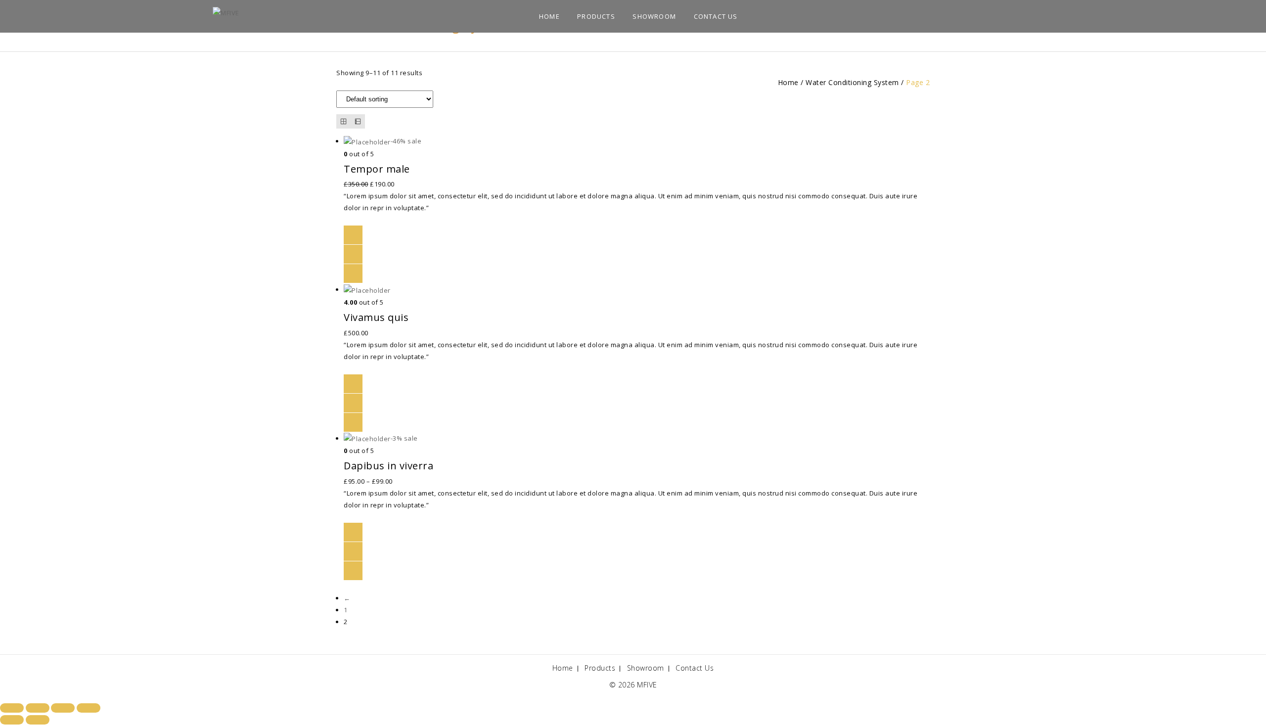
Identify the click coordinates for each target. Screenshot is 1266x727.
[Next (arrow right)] (37, 720)
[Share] (63, 708)
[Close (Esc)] (88, 708)
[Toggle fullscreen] (37, 708)
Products (596, 16)
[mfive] (226, 11)
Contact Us (716, 16)
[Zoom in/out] (12, 708)
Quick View (353, 273)
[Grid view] (343, 121)
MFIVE (647, 684)
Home (549, 16)
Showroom (654, 16)
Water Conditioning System (852, 82)
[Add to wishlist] (353, 235)
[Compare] (353, 254)
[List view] (358, 121)
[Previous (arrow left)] (12, 720)
